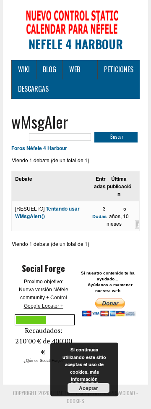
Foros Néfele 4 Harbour (39, 148)
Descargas (33, 89)
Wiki (24, 69)
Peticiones (118, 69)
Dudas (99, 216)
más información (85, 376)
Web (74, 69)
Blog (49, 69)
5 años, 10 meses (118, 216)
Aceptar (88, 388)
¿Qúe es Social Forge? (43, 361)
